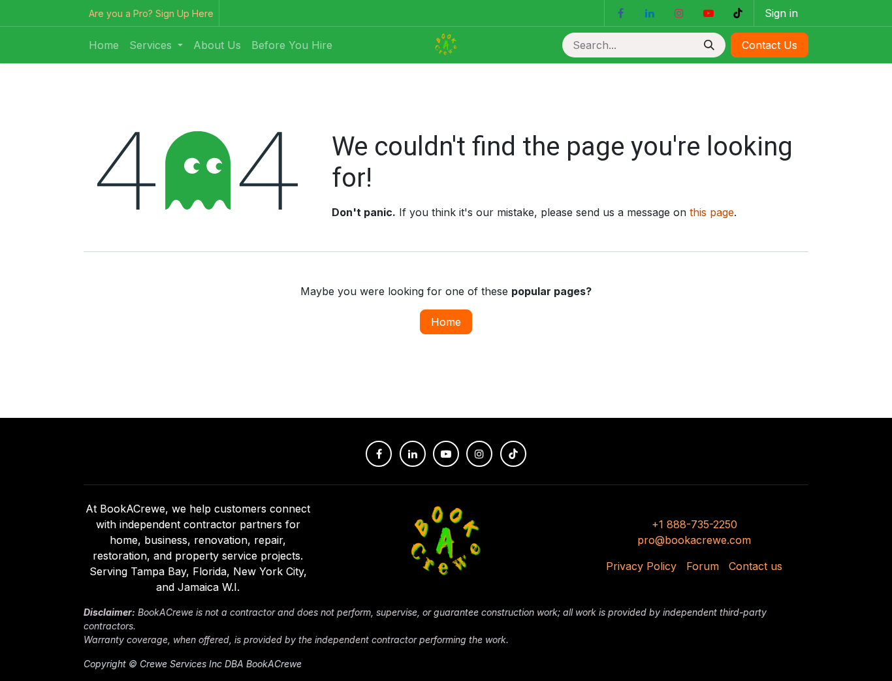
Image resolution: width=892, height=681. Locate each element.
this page (712, 212)
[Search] (710, 45)
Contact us (755, 566)
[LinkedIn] (650, 13)
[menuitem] (104, 45)
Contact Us (769, 45)
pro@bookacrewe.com (694, 539)
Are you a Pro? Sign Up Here (151, 13)
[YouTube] (708, 13)
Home (446, 321)
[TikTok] (738, 13)
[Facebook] (620, 13)
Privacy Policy (641, 566)
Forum (702, 566)
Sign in (781, 13)
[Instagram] (679, 13)
